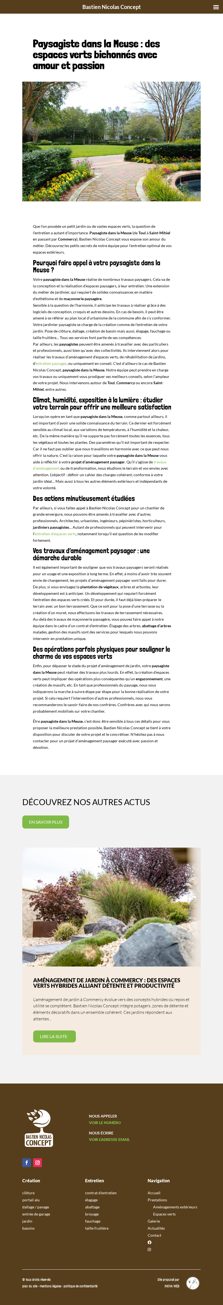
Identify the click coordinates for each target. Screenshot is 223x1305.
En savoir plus (45, 821)
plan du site (29, 1286)
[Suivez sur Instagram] (37, 1162)
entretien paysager (51, 363)
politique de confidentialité (80, 1286)
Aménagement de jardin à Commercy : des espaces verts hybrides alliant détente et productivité (106, 983)
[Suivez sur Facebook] (26, 1162)
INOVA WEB (172, 1286)
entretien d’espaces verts (55, 533)
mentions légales (51, 1286)
